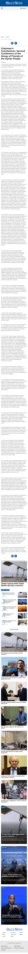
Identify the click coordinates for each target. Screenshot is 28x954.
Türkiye (4, 932)
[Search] (21, 8)
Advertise (3, 949)
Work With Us (17, 946)
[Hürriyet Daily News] (14, 3)
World (7, 37)
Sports (21, 934)
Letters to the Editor (19, 948)
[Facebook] (12, 43)
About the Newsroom (6, 948)
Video (3, 936)
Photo (12, 936)
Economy (13, 932)
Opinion (21, 932)
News (2, 37)
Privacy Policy (4, 946)
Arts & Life (13, 934)
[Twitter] (16, 43)
